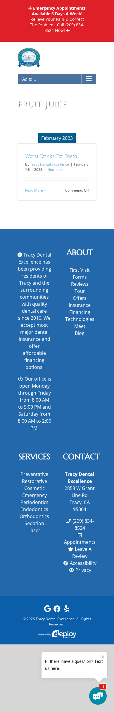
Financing (79, 312)
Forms (80, 277)
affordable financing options (34, 360)
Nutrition (54, 169)
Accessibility (83, 563)
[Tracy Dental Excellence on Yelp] (66, 610)
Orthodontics (34, 516)
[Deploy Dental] (64, 634)
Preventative (34, 474)
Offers (80, 298)
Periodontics (34, 502)
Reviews (80, 284)
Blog (79, 333)
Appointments (80, 542)
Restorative (34, 481)
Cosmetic (34, 488)
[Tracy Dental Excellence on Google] (47, 610)
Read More (34, 190)
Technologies (79, 319)
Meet (79, 326)
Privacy (83, 570)
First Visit (80, 270)
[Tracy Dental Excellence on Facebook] (57, 610)
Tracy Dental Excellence (49, 164)
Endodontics (34, 509)
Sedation (34, 523)
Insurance (80, 305)
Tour (80, 291)
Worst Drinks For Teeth (51, 156)
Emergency (34, 495)
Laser (34, 530)
